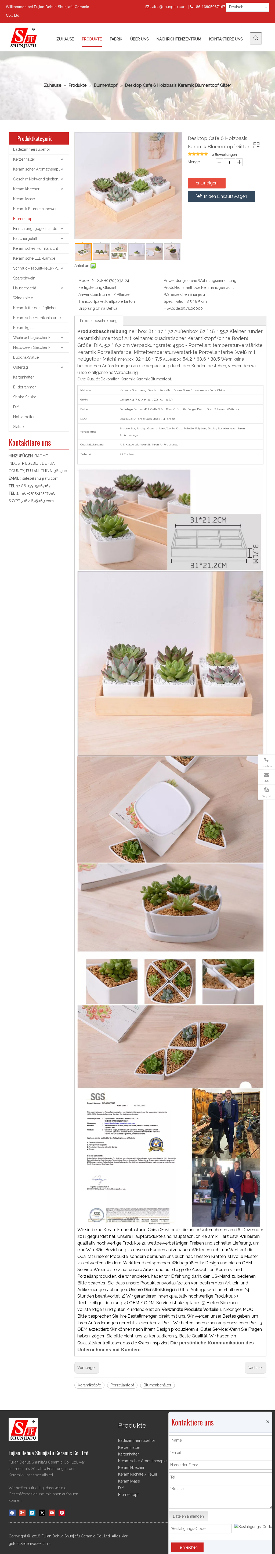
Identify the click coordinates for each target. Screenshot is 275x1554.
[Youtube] (52, 1513)
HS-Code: (172, 308)
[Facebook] (12, 1513)
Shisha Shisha (24, 397)
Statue (18, 427)
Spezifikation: (175, 301)
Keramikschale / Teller (137, 1474)
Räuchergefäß (25, 238)
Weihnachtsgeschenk (31, 337)
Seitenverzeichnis (35, 1543)
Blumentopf (23, 219)
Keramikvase (24, 199)
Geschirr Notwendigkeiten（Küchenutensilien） (41, 179)
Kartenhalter (23, 377)
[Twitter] (42, 1513)
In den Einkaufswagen (225, 196)
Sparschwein (24, 278)
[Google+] (22, 1513)
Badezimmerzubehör (31, 149)
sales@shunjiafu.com (168, 7)
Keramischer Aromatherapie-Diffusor (41, 169)
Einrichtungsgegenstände (35, 228)
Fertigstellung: (90, 287)
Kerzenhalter (24, 159)
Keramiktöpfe (89, 1385)
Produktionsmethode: (182, 287)
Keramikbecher (26, 189)
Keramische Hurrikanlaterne (37, 318)
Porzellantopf (122, 1385)
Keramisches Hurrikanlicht (35, 248)
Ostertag (20, 367)
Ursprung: (87, 308)
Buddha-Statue (26, 357)
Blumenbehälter (157, 1385)
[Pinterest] (62, 1513)
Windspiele (23, 298)
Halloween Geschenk (31, 347)
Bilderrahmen (25, 387)
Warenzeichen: (177, 294)
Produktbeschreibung (99, 321)
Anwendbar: (88, 294)
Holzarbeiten (24, 417)
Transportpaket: (91, 301)
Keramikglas (23, 328)
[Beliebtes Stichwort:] (256, 38)
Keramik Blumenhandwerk (36, 209)
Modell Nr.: (87, 280)
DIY (16, 407)
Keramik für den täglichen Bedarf (41, 308)
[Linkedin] (32, 1513)
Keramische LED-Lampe (34, 258)
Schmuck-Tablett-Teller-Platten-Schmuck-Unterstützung (41, 268)
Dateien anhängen (188, 1516)
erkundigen (207, 183)
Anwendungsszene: (181, 280)
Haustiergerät (24, 288)
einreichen (189, 1547)
